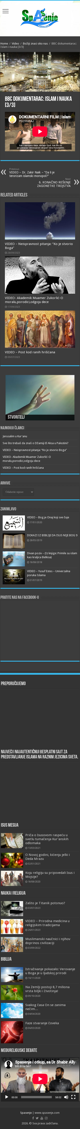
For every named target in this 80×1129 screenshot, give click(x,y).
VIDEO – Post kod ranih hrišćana (30, 352)
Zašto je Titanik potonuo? (45, 903)
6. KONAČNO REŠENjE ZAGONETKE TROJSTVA (54, 183)
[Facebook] (33, 1118)
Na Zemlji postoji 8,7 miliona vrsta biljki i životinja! (47, 989)
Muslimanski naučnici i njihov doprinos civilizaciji (47, 941)
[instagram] (46, 1118)
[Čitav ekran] (73, 1097)
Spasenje (26, 1112)
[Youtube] (42, 1118)
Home (4, 43)
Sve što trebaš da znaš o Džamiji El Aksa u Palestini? (35, 443)
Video (15, 43)
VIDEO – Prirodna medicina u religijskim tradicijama (47, 923)
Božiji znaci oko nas (35, 43)
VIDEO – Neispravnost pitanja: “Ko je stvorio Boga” (35, 450)
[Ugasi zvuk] (66, 1097)
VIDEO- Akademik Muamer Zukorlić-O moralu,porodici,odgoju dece (34, 300)
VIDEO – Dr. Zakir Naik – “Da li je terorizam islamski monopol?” (31, 173)
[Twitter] (37, 1118)
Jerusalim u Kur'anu (15, 436)
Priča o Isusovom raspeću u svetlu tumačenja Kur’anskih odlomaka (46, 839)
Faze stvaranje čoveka (42, 1023)
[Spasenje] (40, 17)
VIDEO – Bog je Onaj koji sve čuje (48, 517)
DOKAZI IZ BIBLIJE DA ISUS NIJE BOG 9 (52, 535)
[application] (40, 1079)
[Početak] (6, 1097)
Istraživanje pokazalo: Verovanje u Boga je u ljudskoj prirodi (50, 971)
